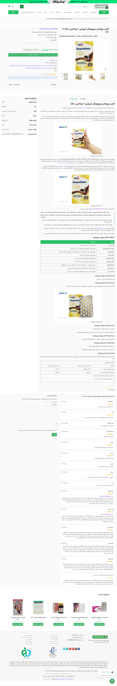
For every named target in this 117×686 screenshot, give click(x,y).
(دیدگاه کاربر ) (45, 74)
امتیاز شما (55, 402)
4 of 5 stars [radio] (46, 402)
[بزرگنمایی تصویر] (105, 69)
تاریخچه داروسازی (28, 641)
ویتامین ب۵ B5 (102, 228)
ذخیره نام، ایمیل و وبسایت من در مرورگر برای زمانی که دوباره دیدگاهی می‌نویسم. (36, 430)
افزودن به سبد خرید (33, 55)
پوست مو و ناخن (45, 65)
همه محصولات (101, 19)
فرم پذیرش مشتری (28, 635)
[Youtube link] (73, 649)
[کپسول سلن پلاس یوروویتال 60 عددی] (17, 607)
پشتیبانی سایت (69, 679)
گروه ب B (64, 166)
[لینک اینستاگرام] (76, 649)
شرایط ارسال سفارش (54, 641)
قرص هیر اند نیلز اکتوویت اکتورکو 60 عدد (99, 618)
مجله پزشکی (13, 12)
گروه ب (44, 118)
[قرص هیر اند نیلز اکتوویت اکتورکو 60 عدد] (99, 607)
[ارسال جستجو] (22, 6)
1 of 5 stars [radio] (50, 402)
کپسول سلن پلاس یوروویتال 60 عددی (17, 618)
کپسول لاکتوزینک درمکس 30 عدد (38, 617)
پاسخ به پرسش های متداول (26, 637)
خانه (108, 19)
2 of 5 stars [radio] (49, 402)
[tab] (82, 99)
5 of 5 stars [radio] (45, 402)
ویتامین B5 (34, 68)
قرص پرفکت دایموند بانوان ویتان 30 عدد (79, 618)
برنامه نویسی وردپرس (60, 679)
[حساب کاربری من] (12, 6)
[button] (107, 77)
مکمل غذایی (93, 19)
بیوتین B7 (75, 19)
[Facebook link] (79, 649)
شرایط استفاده (29, 639)
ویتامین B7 (29, 68)
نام (56, 423)
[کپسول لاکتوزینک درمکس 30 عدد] (38, 607)
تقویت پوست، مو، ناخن (43, 68)
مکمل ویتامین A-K (84, 19)
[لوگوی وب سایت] (101, 6)
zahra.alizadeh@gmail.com (106, 496)
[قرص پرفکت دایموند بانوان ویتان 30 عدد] (79, 607)
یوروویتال (52, 60)
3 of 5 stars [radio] (47, 402)
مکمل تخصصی (36, 65)
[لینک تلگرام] (10, 84)
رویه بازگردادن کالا (29, 643)
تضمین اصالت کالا (54, 639)
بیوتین (51, 68)
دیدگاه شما (54, 405)
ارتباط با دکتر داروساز (54, 635)
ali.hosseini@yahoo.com (107, 514)
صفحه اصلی (103, 12)
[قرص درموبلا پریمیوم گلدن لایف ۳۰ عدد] (58, 607)
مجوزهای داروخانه (54, 637)
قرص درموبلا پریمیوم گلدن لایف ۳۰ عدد (58, 618)
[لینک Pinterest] (70, 649)
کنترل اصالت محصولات (53, 643)
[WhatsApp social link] (12, 84)
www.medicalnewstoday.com (99, 209)
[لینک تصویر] (53, 652)
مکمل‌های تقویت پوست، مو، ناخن (67, 163)
